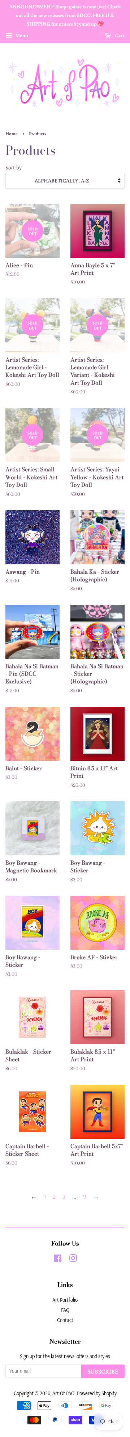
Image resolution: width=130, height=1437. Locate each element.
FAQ (65, 1310)
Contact (65, 1320)
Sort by (13, 167)
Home (11, 133)
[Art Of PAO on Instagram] (73, 1259)
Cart (119, 35)
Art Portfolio (65, 1300)
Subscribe (102, 1371)
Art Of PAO (63, 1393)
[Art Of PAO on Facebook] (57, 1259)
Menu (21, 35)
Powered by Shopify (97, 1393)
